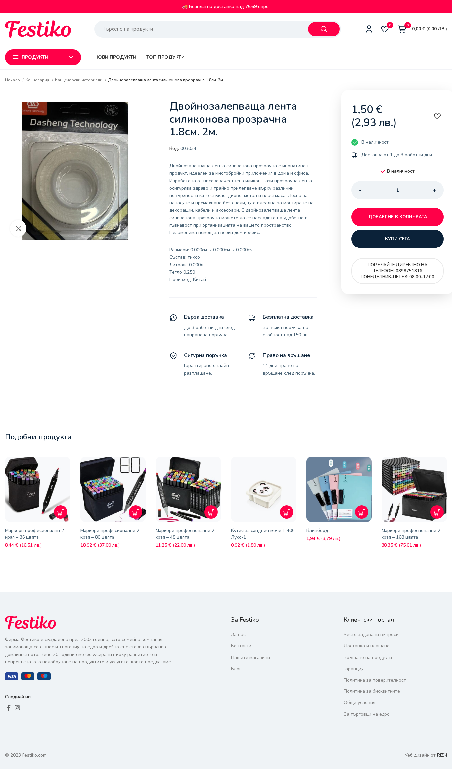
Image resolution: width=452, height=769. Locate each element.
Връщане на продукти (368, 657)
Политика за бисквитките (372, 691)
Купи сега (397, 239)
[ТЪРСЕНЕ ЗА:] (324, 29)
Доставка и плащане (367, 646)
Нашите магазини (250, 657)
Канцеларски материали (79, 79)
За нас (238, 635)
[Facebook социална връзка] (9, 708)
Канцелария (37, 79)
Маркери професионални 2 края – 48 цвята (185, 533)
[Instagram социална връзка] (17, 708)
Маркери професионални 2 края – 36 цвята (34, 533)
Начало (13, 79)
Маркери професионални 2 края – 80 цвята (109, 533)
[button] (60, 512)
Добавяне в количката (397, 217)
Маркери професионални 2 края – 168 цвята (411, 533)
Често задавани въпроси (371, 635)
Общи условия (359, 702)
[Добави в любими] (67, 466)
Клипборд (317, 530)
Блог (236, 669)
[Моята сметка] (369, 29)
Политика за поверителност (375, 680)
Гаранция (354, 669)
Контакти (241, 646)
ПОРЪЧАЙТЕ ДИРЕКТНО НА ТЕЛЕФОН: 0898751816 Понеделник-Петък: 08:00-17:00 (397, 271)
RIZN (442, 755)
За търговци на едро (367, 714)
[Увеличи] (18, 228)
